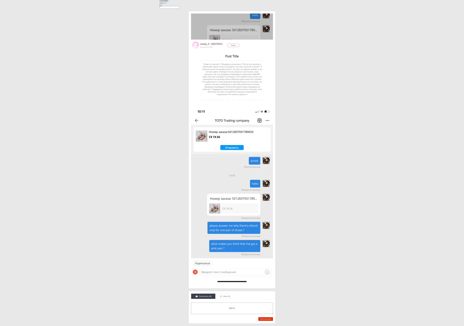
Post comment (265, 319)
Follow (233, 45)
